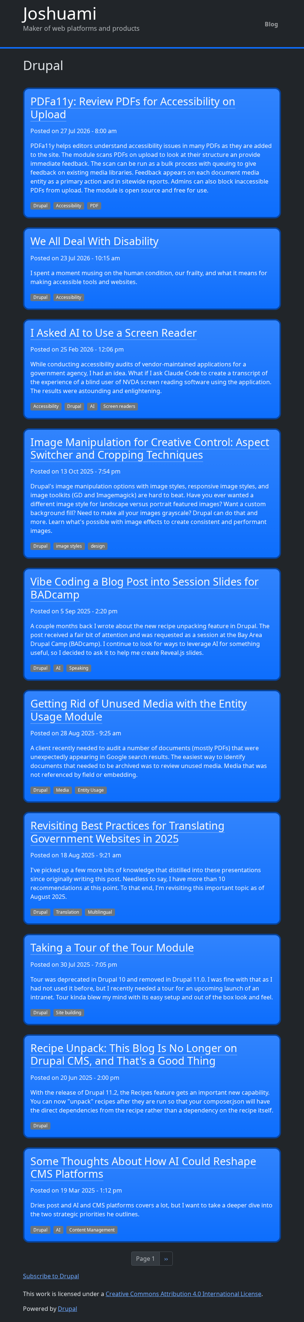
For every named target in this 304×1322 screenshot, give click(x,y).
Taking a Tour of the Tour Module (112, 947)
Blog (271, 24)
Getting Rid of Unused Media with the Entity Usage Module (138, 709)
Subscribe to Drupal (51, 1276)
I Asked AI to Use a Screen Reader (113, 332)
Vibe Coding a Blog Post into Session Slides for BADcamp (144, 587)
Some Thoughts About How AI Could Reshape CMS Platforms (143, 1167)
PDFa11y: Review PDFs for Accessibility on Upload (132, 107)
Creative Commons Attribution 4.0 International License (183, 1294)
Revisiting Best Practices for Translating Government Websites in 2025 (127, 831)
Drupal (67, 1309)
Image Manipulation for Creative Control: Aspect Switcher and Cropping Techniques (149, 448)
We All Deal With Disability (94, 241)
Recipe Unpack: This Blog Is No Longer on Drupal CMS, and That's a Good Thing (133, 1054)
